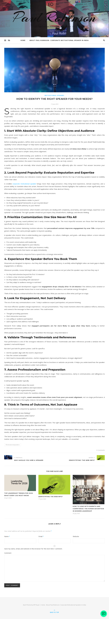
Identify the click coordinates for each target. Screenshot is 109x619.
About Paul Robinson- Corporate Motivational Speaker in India (59, 40)
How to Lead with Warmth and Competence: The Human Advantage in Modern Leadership (88, 509)
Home (23, 40)
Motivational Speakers (54, 95)
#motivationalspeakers (13, 445)
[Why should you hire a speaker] (8, 457)
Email (41, 536)
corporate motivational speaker (24, 184)
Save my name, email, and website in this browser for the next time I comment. (33, 549)
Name (7, 536)
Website (76, 536)
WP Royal (36, 605)
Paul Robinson (54, 17)
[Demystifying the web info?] (101, 457)
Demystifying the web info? (50, 496)
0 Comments (100, 450)
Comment (7, 553)
